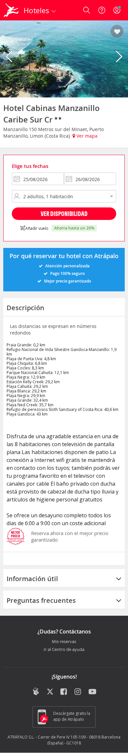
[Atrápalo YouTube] (92, 692)
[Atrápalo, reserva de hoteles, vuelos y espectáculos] (11, 10)
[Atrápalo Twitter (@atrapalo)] (50, 692)
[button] (117, 32)
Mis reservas (64, 641)
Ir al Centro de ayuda (64, 649)
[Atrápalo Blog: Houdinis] (36, 691)
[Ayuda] (102, 10)
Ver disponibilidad (64, 213)
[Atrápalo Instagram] (78, 692)
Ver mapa (86, 136)
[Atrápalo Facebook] (64, 692)
